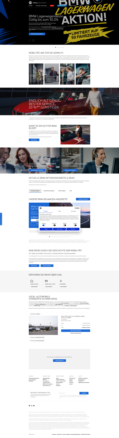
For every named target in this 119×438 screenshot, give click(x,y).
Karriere (71, 384)
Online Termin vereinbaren (75, 330)
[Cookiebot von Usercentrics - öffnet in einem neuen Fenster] (75, 208)
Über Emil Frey (72, 378)
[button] (30, 5)
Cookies (64, 434)
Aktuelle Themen (71, 380)
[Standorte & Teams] (1, 218)
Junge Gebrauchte (46, 382)
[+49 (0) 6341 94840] (1, 216)
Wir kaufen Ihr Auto (46, 385)
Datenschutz (59, 434)
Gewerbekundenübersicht (34, 378)
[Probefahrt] (1, 222)
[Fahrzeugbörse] (1, 220)
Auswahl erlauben (59, 229)
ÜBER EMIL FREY (50, 284)
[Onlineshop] (1, 224)
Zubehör (58, 384)
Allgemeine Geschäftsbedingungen (73, 434)
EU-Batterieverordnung (85, 434)
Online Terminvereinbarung (60, 379)
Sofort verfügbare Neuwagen (32, 380)
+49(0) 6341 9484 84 (86, 325)
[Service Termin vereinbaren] (1, 214)
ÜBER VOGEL (34, 284)
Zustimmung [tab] (46, 211)
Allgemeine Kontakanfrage (83, 382)
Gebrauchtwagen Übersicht (46, 379)
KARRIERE (63, 284)
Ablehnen (46, 229)
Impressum (54, 434)
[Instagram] (31, 405)
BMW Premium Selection (48, 384)
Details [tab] (59, 211)
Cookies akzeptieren (59, 360)
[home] (37, 2)
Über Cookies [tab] (73, 211)
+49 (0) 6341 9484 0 (86, 323)
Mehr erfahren (34, 139)
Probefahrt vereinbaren (83, 199)
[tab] (35, 191)
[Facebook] (29, 405)
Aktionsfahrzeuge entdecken (37, 33)
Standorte (71, 382)
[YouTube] (34, 405)
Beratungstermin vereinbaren (81, 380)
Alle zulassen (73, 229)
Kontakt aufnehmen (47, 265)
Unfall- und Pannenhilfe (60, 381)
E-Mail (62, 327)
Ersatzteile (58, 385)
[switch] (54, 225)
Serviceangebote (59, 382)
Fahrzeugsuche (46, 381)
